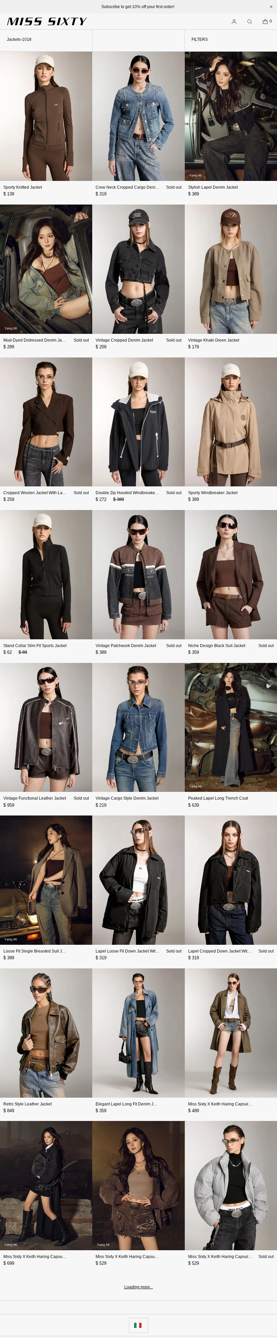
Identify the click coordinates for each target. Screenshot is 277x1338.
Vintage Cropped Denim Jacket (124, 340)
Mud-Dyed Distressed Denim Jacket (36, 340)
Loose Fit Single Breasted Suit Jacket (37, 951)
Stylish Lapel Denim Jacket (213, 187)
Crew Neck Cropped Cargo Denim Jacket (134, 187)
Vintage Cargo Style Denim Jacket (127, 798)
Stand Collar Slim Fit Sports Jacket (35, 645)
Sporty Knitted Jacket (22, 187)
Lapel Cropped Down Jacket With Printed (226, 951)
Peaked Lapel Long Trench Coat (218, 798)
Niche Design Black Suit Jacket (216, 645)
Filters (200, 39)
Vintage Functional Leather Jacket (34, 798)
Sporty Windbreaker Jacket (212, 492)
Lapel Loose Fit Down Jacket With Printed (134, 951)
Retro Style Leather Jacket (27, 1104)
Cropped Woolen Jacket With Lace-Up (38, 492)
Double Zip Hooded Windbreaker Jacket (132, 492)
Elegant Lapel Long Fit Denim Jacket (129, 1104)
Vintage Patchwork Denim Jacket (126, 645)
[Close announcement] (271, 6)
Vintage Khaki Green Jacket (213, 340)
